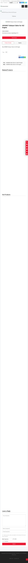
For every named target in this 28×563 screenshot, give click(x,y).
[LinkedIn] (23, 2)
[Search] (26, 6)
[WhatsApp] (25, 2)
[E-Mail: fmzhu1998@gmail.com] (27, 154)
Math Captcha (5, 539)
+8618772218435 (6, 1)
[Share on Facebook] (19, 57)
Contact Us (16, 558)
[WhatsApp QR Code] (27, 149)
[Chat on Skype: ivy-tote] (27, 144)
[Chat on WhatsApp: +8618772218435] (27, 147)
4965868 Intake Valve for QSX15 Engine (14, 62)
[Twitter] (21, 2)
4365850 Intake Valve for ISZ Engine (13, 64)
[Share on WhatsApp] (25, 57)
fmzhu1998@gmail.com (19, 1)
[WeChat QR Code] (27, 151)
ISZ (6, 52)
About (2, 2)
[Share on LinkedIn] (23, 57)
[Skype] (26, 2)
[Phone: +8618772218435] (27, 142)
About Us (11, 558)
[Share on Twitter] (21, 57)
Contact (5, 2)
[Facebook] (20, 2)
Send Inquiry (14, 37)
